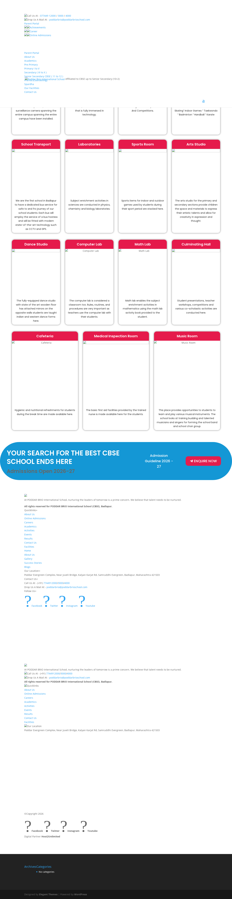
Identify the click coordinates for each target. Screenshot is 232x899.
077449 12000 (48, 15)
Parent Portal (31, 23)
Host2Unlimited (50, 836)
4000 (68, 15)
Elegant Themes (48, 894)
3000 (60, 15)
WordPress (80, 894)
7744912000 (50, 583)
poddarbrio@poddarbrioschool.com (69, 19)
